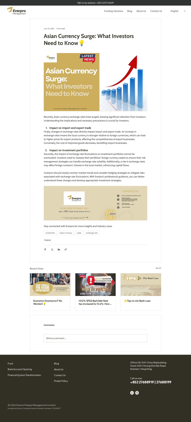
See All (158, 268)
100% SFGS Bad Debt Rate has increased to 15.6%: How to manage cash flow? (95, 302)
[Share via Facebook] (45, 249)
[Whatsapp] (132, 393)
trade (79, 233)
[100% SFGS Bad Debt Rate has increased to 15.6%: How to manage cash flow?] (95, 284)
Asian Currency (66, 233)
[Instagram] (137, 393)
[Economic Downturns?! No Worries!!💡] (50, 284)
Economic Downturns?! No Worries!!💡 (47, 302)
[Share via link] (65, 249)
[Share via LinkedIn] (58, 249)
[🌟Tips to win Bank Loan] (141, 284)
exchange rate (92, 233)
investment (50, 233)
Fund (10, 363)
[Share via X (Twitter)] (52, 249)
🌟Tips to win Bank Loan (137, 300)
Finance (47, 240)
